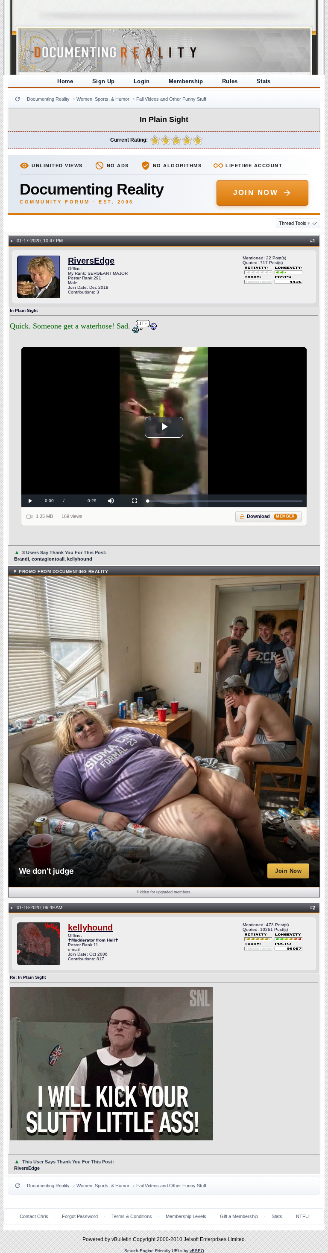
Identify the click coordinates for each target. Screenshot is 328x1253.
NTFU (302, 1216)
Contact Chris (34, 1216)
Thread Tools (294, 223)
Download (271, 516)
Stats (264, 81)
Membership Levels (186, 1216)
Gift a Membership (239, 1216)
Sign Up (103, 81)
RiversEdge (91, 260)
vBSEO (197, 1250)
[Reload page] (17, 99)
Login (142, 81)
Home (65, 81)
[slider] (224, 501)
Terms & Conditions (131, 1216)
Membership (186, 81)
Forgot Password (80, 1216)
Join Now (255, 193)
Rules (230, 81)
